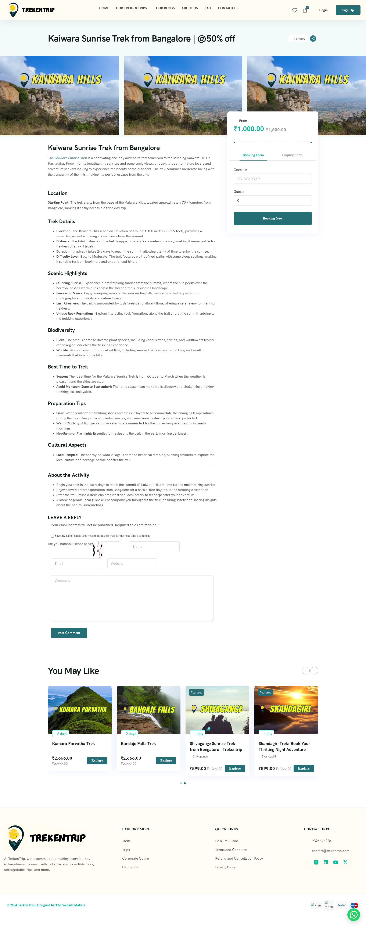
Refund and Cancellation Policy (239, 858)
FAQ (208, 8)
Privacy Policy (225, 867)
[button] (181, 783)
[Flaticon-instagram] (319, 865)
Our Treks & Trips (131, 8)
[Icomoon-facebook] (309, 865)
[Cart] (305, 10)
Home (104, 8)
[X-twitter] (348, 865)
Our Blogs (165, 8)
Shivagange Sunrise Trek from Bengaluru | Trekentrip (216, 746)
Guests (239, 191)
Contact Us (228, 8)
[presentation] (306, 670)
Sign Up (348, 10)
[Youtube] (338, 865)
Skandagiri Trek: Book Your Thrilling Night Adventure (284, 746)
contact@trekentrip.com (330, 851)
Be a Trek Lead (226, 841)
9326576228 (321, 841)
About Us (190, 8)
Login (323, 10)
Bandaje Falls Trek (138, 743)
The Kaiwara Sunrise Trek (67, 158)
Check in (240, 170)
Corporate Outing (135, 858)
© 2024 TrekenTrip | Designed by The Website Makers (46, 905)
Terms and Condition (231, 850)
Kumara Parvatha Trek (73, 743)
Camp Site (130, 867)
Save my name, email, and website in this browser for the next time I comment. (103, 535)
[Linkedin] (328, 865)
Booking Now (273, 218)
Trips (126, 850)
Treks (126, 841)
